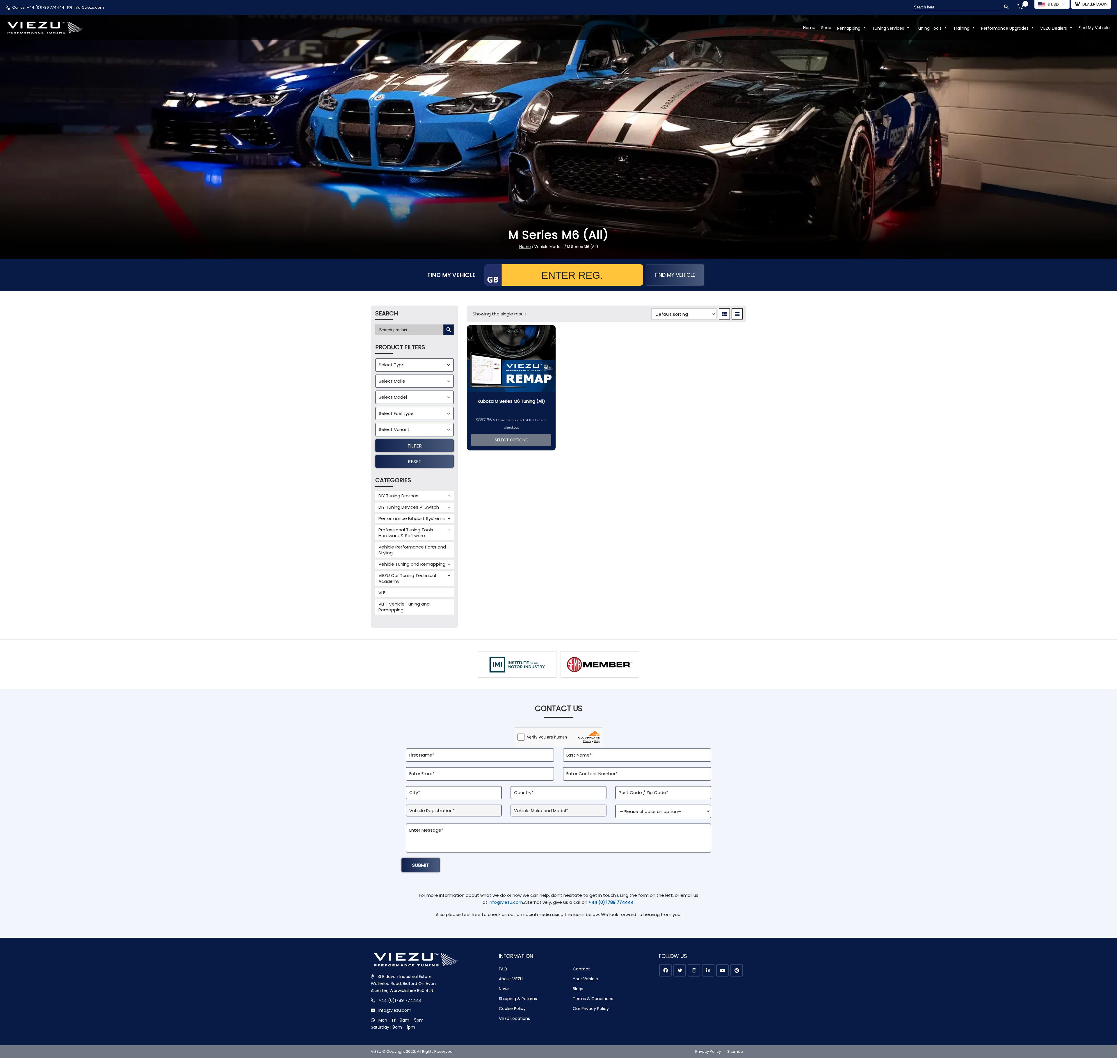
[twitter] (679, 970)
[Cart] (1021, 7)
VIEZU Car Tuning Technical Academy (407, 578)
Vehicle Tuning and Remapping (411, 564)
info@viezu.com (89, 7)
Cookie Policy (512, 1008)
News (504, 989)
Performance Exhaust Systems (411, 518)
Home (809, 28)
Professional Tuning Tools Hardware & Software (405, 533)
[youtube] (722, 970)
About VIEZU (511, 979)
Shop (826, 28)
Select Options (511, 440)
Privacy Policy (708, 1051)
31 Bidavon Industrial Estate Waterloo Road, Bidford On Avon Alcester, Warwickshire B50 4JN (403, 983)
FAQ (503, 969)
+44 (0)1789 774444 (45, 7)
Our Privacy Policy (591, 1008)
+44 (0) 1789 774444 (611, 902)
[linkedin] (708, 970)
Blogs (578, 989)
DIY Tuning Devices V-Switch (408, 507)
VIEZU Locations (514, 1018)
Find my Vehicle (675, 274)
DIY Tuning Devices (398, 496)
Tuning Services (888, 28)
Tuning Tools (929, 28)
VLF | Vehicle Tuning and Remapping (404, 607)
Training (961, 28)
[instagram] (694, 970)
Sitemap (735, 1051)
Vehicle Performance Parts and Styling (412, 550)
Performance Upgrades (1005, 28)
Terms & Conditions (593, 999)
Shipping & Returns (518, 999)
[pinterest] (736, 970)
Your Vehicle (585, 979)
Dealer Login (1094, 4)
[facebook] (665, 970)
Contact (581, 969)
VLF (381, 593)
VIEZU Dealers (1053, 28)
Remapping (848, 28)
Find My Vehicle (1094, 28)
